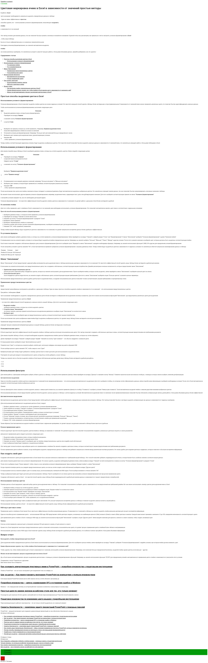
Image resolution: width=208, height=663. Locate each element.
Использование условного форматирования (20, 61)
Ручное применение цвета (15, 78)
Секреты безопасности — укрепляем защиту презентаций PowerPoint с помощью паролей (31, 626)
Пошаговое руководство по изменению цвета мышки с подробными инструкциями (29, 624)
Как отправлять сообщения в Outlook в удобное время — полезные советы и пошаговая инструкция (31, 641)
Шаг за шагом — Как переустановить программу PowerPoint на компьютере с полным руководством (35, 618)
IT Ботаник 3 (7, 652)
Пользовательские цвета (15, 73)
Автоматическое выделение (16, 76)
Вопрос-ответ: (8, 86)
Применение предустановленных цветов (19, 71)
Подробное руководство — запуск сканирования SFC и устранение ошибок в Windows (30, 620)
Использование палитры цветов (17, 82)
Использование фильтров (12, 74)
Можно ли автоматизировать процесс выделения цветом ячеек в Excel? (29, 92)
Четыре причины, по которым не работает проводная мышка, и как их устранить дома (27, 643)
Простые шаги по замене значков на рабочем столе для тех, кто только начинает (28, 622)
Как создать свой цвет (11, 80)
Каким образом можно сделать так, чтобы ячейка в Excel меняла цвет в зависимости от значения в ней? (39, 90)
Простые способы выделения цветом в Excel (18, 59)
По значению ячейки (13, 65)
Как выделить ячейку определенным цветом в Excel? (23, 88)
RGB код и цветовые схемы (15, 84)
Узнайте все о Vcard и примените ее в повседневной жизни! (22, 632)
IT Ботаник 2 (7, 654)
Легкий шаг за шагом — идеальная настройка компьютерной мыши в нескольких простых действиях (35, 634)
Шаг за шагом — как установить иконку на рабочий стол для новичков (22, 647)
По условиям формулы (14, 67)
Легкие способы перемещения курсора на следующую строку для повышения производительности (34, 630)
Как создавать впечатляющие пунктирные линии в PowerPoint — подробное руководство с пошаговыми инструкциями (40, 616)
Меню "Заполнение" (10, 69)
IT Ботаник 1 (7, 650)
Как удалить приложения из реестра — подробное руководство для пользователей (26, 645)
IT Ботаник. (4, 3)
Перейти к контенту (7, 1)
